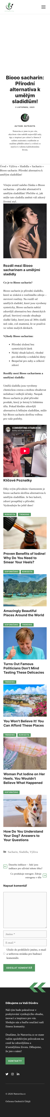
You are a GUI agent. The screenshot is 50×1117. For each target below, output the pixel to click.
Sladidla (24, 166)
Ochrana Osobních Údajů (18, 1101)
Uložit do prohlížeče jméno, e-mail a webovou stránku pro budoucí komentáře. (26, 953)
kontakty (15, 1061)
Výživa (13, 166)
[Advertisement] (25, 40)
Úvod (3, 166)
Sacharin (37, 166)
